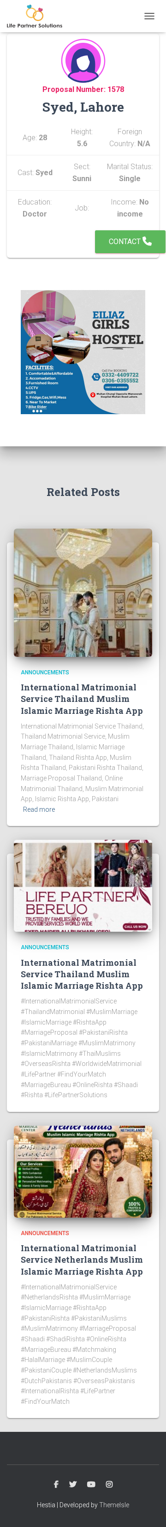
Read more (39, 809)
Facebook (56, 1484)
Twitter (73, 1484)
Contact (125, 241)
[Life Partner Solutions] (38, 16)
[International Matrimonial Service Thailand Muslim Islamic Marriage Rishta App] (83, 592)
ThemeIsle (114, 1505)
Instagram (109, 1484)
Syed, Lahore (83, 106)
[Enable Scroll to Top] (148, 1508)
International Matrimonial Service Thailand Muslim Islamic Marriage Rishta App (82, 699)
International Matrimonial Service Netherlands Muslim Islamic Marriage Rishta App (82, 1259)
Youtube (91, 1484)
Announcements (45, 672)
